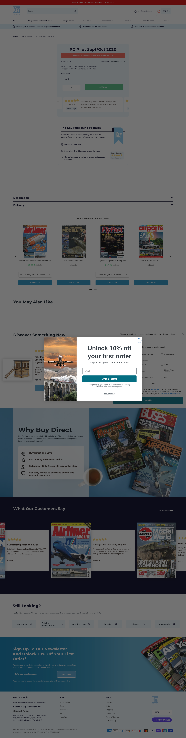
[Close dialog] (139, 340)
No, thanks (109, 394)
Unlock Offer (109, 378)
